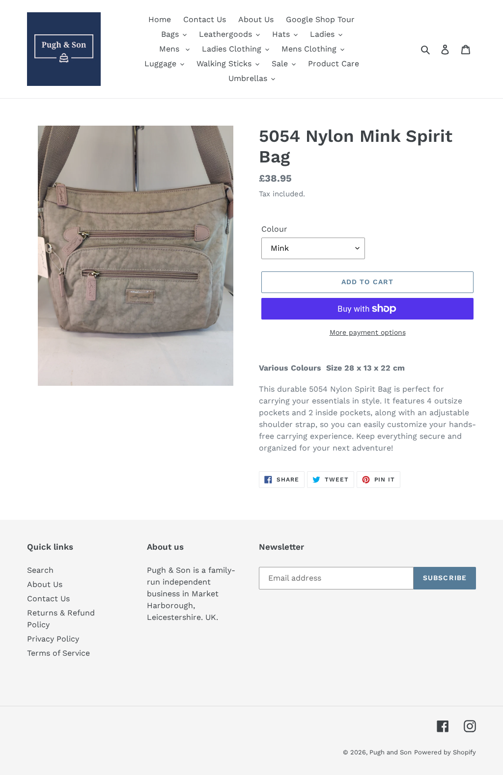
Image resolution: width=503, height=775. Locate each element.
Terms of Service (58, 653)
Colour (274, 229)
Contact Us (48, 598)
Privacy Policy (53, 638)
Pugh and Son (390, 752)
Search (40, 570)
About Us (44, 584)
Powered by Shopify (445, 752)
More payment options (368, 332)
